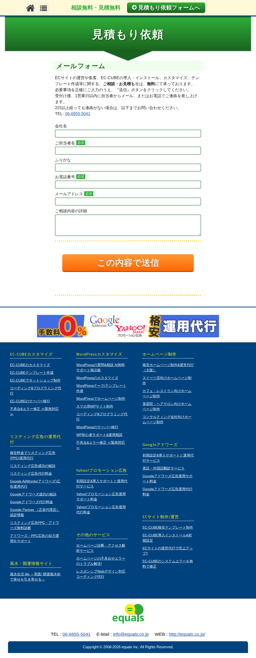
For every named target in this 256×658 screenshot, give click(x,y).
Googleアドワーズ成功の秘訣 (33, 494)
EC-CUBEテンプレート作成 (32, 373)
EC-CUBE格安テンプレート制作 (167, 527)
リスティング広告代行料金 (31, 473)
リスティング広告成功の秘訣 (33, 466)
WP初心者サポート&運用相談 (99, 435)
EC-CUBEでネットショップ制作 (35, 380)
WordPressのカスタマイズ (97, 378)
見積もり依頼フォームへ (169, 7)
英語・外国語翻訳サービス (163, 468)
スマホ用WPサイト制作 (94, 406)
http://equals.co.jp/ (187, 634)
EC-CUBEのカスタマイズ (30, 365)
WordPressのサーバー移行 (97, 427)
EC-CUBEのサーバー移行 (30, 401)
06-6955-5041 (77, 114)
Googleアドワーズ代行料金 (31, 502)
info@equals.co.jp (131, 634)
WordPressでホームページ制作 (100, 399)
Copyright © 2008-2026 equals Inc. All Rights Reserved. (128, 647)
